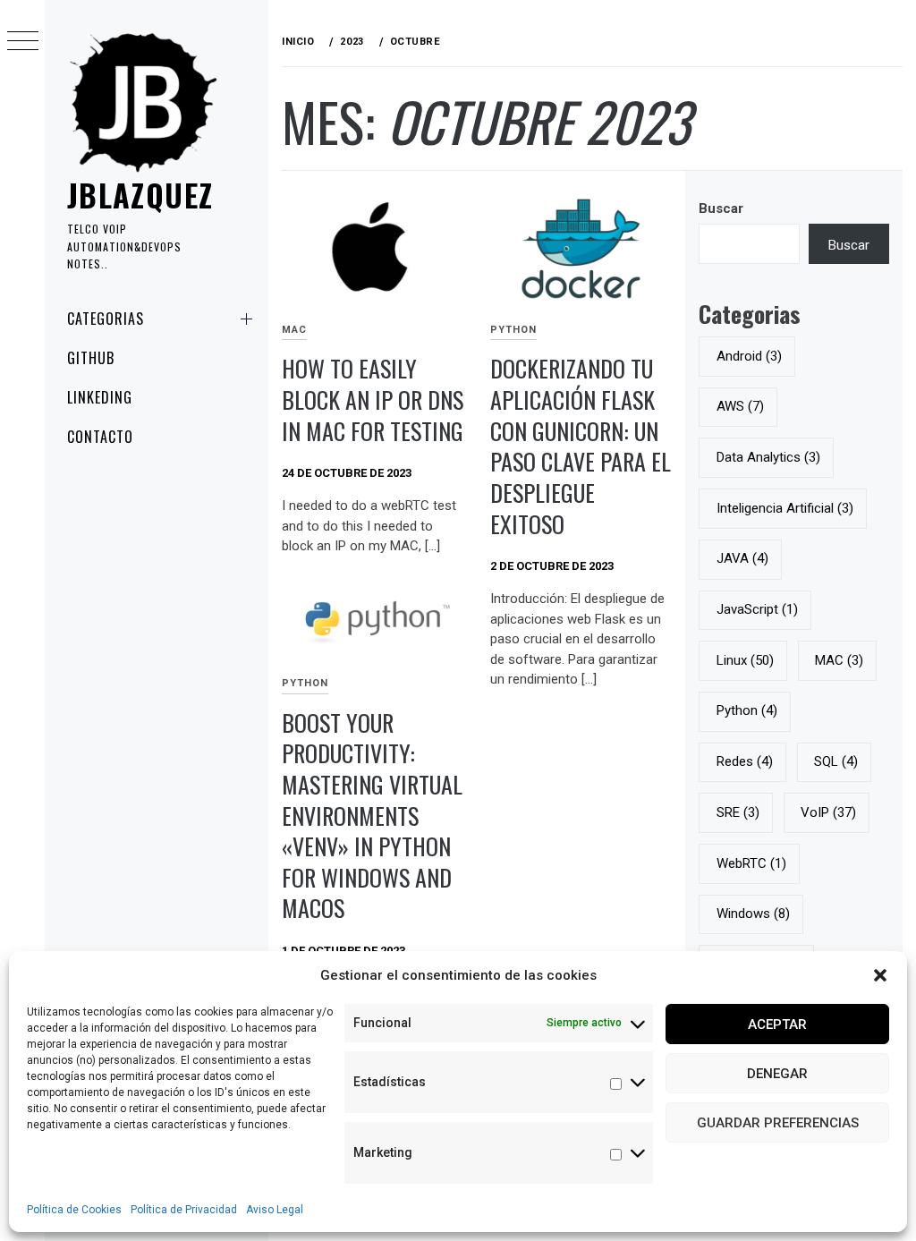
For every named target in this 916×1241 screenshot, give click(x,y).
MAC (294, 330)
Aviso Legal (274, 1209)
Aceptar (777, 1024)
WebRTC (751, 863)
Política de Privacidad (184, 1209)
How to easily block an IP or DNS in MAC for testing (372, 399)
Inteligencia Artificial (785, 508)
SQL (836, 761)
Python (513, 330)
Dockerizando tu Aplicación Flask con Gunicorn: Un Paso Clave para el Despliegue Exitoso (580, 445)
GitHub (90, 358)
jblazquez (140, 194)
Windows (753, 913)
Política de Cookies (74, 1209)
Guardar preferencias (778, 1123)
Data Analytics (768, 457)
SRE (738, 812)
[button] (880, 975)
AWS (740, 406)
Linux (745, 660)
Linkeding (99, 397)
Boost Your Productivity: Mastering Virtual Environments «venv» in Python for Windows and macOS (372, 815)
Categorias (105, 318)
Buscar (721, 208)
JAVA (742, 558)
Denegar (777, 1074)
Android (749, 356)
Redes (745, 761)
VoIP (828, 812)
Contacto (100, 436)
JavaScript (757, 609)
